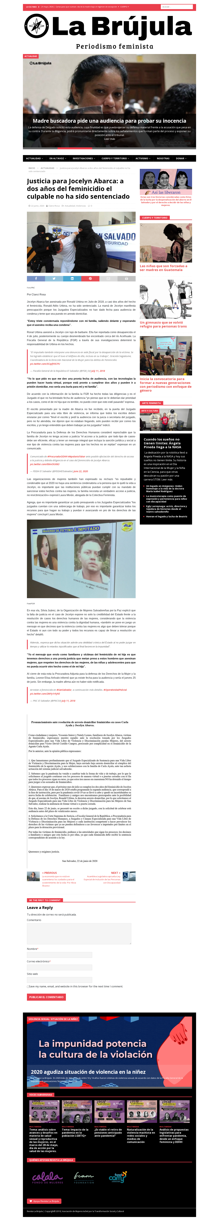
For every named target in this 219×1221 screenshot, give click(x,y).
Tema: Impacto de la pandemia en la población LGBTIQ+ (75, 1132)
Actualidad (33, 158)
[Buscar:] (177, 6)
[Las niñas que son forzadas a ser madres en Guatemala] (166, 243)
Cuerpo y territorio (114, 158)
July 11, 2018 (98, 370)
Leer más (109, 139)
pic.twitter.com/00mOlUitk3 (44, 464)
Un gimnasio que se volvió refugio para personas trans (163, 324)
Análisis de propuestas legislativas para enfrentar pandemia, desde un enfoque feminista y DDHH (174, 1136)
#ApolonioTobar (76, 456)
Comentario (34, 920)
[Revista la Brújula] (109, 30)
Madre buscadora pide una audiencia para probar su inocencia (109, 120)
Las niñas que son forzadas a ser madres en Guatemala (163, 268)
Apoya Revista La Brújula (46, 1201)
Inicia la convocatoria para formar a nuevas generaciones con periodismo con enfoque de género (166, 385)
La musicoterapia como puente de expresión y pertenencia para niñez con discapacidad (166, 499)
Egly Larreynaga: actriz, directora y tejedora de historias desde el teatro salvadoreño (166, 509)
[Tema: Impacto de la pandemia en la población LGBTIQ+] (77, 1111)
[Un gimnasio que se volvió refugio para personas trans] (166, 299)
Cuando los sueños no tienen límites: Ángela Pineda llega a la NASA (162, 443)
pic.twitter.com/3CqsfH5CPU (45, 363)
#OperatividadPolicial (115, 689)
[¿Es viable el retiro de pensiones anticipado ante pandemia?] (109, 1111)
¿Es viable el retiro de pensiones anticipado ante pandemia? (108, 1132)
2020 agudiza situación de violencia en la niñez (88, 1071)
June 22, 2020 (81, 471)
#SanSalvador (64, 689)
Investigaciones (83, 158)
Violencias (81, 205)
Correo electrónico (38, 961)
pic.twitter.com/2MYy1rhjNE (45, 693)
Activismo (142, 158)
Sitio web (32, 974)
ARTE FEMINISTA (151, 403)
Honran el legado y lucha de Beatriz (166, 516)
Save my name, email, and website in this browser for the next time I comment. (76, 986)
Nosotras (163, 158)
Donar (180, 158)
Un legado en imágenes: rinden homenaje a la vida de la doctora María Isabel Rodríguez (165, 488)
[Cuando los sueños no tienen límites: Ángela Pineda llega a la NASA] (166, 419)
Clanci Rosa (54, 205)
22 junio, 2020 (37, 205)
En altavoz (57, 158)
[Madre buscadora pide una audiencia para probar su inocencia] (109, 100)
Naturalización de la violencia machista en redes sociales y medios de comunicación (141, 1136)
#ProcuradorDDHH (57, 456)
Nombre (32, 949)
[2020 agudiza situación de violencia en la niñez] (109, 1052)
